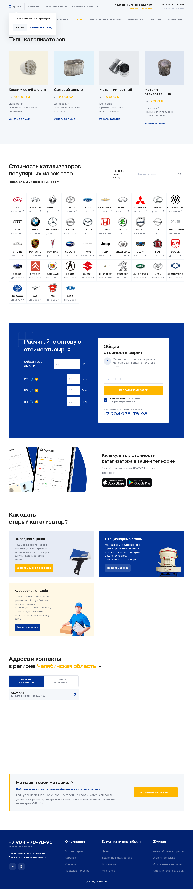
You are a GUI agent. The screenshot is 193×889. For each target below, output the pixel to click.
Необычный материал (155, 792)
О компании (176, 19)
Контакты (70, 864)
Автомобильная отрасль (168, 851)
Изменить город (41, 27)
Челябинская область (67, 666)
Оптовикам (135, 19)
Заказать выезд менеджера (34, 567)
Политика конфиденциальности (27, 857)
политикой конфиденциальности (124, 400)
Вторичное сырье (164, 857)
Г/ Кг (84, 379)
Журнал (156, 19)
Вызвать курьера (27, 627)
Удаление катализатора (105, 19)
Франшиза (33, 6)
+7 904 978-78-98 (125, 414)
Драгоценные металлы (167, 864)
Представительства (55, 6)
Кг (83, 363)
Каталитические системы (168, 870)
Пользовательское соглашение (27, 853)
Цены (78, 19)
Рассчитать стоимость (85, 6)
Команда (70, 857)
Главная (62, 19)
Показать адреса (118, 567)
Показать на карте (141, 8)
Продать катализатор (133, 390)
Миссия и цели (74, 851)
